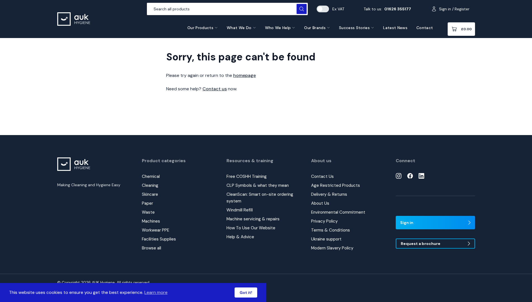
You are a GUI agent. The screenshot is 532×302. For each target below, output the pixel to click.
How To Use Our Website (250, 228)
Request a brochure (420, 243)
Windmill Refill (239, 210)
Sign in (406, 222)
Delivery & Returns (329, 194)
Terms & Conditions (330, 230)
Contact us (214, 89)
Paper (147, 203)
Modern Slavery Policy (332, 248)
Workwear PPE (155, 230)
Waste (148, 212)
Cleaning (150, 185)
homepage (244, 75)
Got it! (246, 292)
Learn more (156, 292)
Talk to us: (387, 8)
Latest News (395, 27)
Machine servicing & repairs (253, 219)
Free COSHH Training (246, 176)
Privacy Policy (324, 221)
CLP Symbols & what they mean (257, 185)
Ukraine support (326, 239)
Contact (424, 27)
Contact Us (322, 176)
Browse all (151, 248)
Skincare (150, 194)
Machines (151, 221)
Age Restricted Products (335, 185)
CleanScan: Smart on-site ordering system (259, 198)
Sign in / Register (454, 8)
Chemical (151, 176)
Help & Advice (240, 237)
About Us (320, 203)
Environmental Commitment (338, 212)
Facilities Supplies (159, 239)
